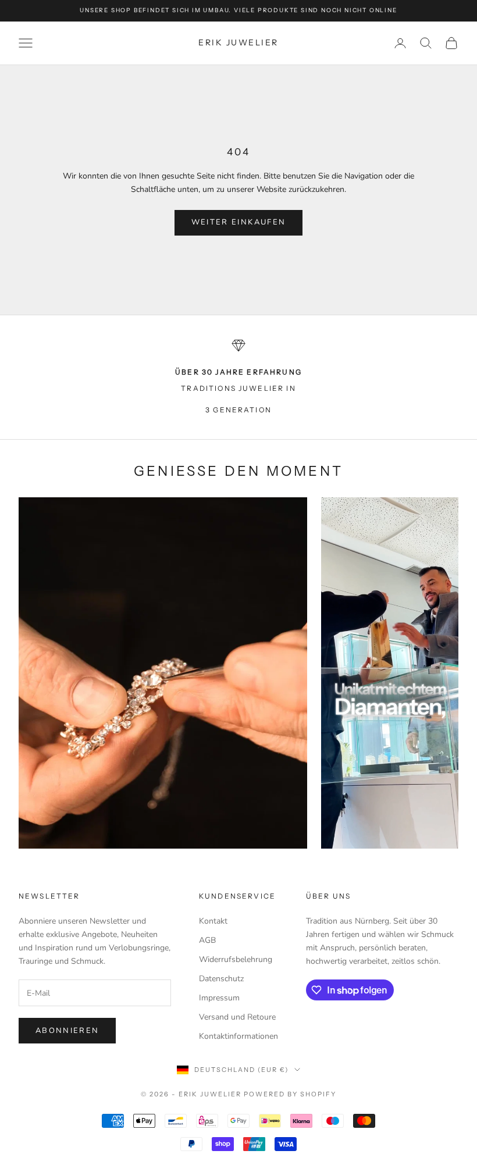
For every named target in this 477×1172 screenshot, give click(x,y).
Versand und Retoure (237, 1017)
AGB (207, 940)
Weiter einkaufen (238, 222)
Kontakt (213, 921)
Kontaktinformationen (238, 1036)
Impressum (219, 997)
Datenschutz (221, 978)
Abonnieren (67, 1030)
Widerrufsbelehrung (235, 959)
